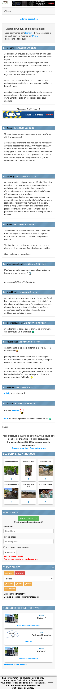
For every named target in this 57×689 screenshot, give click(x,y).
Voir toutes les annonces (15, 664)
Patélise (10, 387)
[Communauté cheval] (4, 2)
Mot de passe (9, 536)
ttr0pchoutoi (13, 341)
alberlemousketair (15, 264)
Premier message (30, 596)
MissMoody (12, 292)
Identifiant (8, 526)
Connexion (10, 552)
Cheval (8, 11)
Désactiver (21, 593)
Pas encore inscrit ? (28, 518)
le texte (9, 573)
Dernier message (12, 596)
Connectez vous (38, 448)
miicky (7, 393)
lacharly (28, 32)
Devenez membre (19, 448)
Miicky (35, 35)
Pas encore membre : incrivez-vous (20, 559)
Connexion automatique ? (17, 547)
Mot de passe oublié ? (14, 556)
